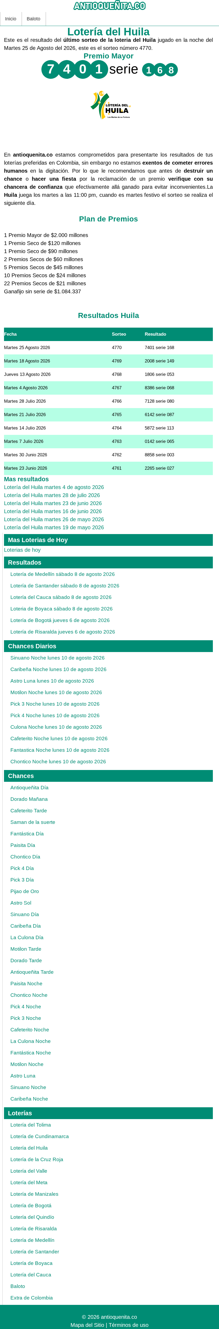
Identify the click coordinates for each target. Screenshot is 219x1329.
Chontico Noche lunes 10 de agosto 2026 (58, 761)
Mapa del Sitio (87, 1325)
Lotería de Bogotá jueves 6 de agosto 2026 (60, 620)
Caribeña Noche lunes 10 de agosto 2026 (58, 669)
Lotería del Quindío (32, 1217)
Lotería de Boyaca (31, 1263)
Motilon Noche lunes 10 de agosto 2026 (56, 692)
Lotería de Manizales (34, 1194)
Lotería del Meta (29, 1182)
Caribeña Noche (29, 1099)
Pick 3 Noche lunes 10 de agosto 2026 (55, 704)
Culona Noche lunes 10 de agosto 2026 (56, 727)
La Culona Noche (30, 1041)
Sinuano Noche (28, 1087)
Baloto (33, 18)
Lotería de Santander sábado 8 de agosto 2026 (64, 585)
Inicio (10, 18)
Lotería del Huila (29, 1148)
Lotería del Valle (28, 1171)
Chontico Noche (29, 995)
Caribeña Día (25, 926)
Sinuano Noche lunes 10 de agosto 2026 (57, 658)
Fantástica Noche (30, 1053)
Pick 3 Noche (25, 1018)
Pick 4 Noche (25, 1006)
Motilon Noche (27, 1064)
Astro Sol (20, 903)
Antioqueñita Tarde (32, 972)
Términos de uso (128, 1325)
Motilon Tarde (25, 949)
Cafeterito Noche (29, 1029)
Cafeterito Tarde (28, 810)
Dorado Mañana (29, 799)
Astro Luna (23, 1076)
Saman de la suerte (32, 822)
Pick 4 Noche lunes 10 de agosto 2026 (55, 715)
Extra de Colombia (31, 1298)
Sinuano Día (24, 914)
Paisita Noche (26, 983)
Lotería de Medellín (32, 1240)
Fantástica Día (27, 833)
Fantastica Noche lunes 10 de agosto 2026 (60, 750)
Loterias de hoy (22, 550)
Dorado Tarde (26, 960)
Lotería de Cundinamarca (39, 1136)
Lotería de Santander (34, 1251)
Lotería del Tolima (30, 1125)
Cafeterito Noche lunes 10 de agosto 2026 (59, 738)
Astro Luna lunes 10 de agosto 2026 (52, 681)
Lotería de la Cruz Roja (36, 1159)
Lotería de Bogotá (31, 1205)
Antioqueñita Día (29, 787)
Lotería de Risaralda (33, 1228)
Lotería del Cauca (30, 1275)
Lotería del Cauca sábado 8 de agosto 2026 (61, 597)
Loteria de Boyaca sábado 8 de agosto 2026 (61, 609)
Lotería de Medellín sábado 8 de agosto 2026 (62, 574)
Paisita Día (22, 845)
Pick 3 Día (22, 880)
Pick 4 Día (22, 868)
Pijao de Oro (24, 891)
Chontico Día (25, 857)
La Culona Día (27, 937)
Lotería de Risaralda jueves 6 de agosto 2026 (62, 632)
